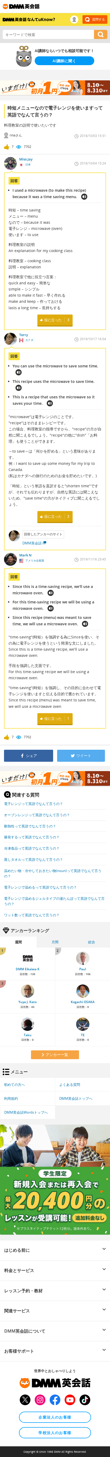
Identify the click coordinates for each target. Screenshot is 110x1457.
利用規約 (11, 1098)
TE (83, 1035)
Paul (82, 969)
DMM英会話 (32, 543)
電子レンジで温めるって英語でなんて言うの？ (40, 887)
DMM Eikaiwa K (28, 969)
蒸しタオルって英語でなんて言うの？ (33, 859)
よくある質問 (69, 1084)
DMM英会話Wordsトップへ (26, 1112)
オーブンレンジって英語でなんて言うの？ (37, 814)
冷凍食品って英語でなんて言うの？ (32, 848)
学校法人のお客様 (54, 1432)
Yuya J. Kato (27, 1002)
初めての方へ (14, 1084)
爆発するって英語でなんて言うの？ (32, 837)
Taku (28, 1035)
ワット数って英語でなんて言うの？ (32, 915)
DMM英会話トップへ (75, 1098)
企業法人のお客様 (54, 1417)
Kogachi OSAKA (83, 1002)
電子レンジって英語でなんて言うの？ (33, 803)
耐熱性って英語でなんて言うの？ (30, 826)
